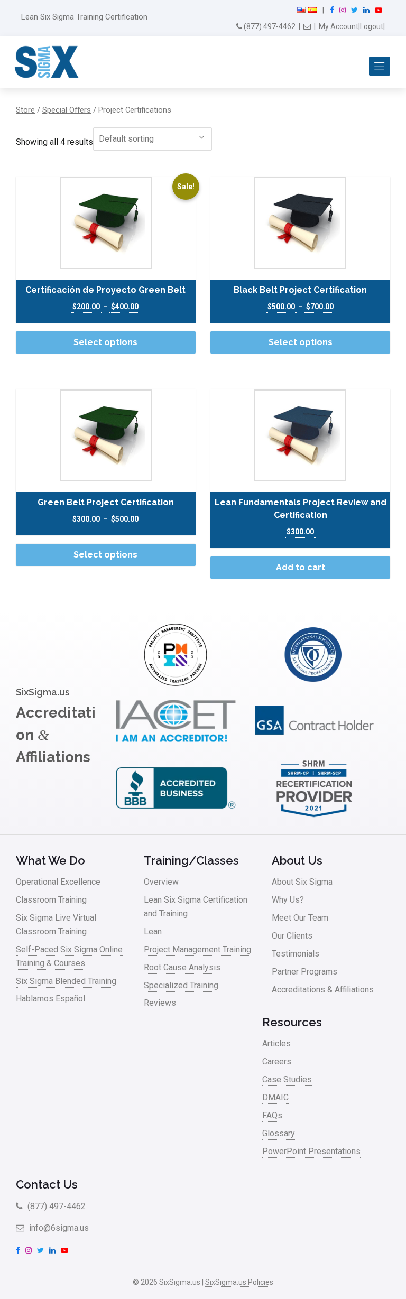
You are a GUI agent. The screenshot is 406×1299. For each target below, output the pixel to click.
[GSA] (314, 750)
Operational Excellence (58, 882)
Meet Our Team (300, 918)
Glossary (278, 1133)
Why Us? (288, 900)
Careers (276, 1061)
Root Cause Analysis (182, 967)
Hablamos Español (50, 999)
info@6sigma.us (58, 1228)
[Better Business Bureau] (175, 817)
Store (25, 110)
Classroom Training (51, 900)
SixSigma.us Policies (239, 1282)
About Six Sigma (302, 882)
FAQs (272, 1115)
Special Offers (66, 110)
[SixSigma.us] (45, 62)
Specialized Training (181, 985)
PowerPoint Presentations (311, 1151)
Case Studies (287, 1079)
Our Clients (292, 936)
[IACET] (175, 750)
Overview (161, 882)
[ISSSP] (314, 683)
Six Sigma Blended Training (66, 981)
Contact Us (47, 1184)
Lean (153, 931)
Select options (105, 342)
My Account (338, 26)
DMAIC (275, 1097)
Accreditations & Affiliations (323, 990)
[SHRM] (314, 817)
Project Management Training (197, 949)
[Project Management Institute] (175, 683)
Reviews (160, 1003)
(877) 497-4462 (269, 26)
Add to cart (300, 567)
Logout (371, 26)
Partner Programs (304, 972)
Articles (276, 1043)
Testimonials (295, 954)
